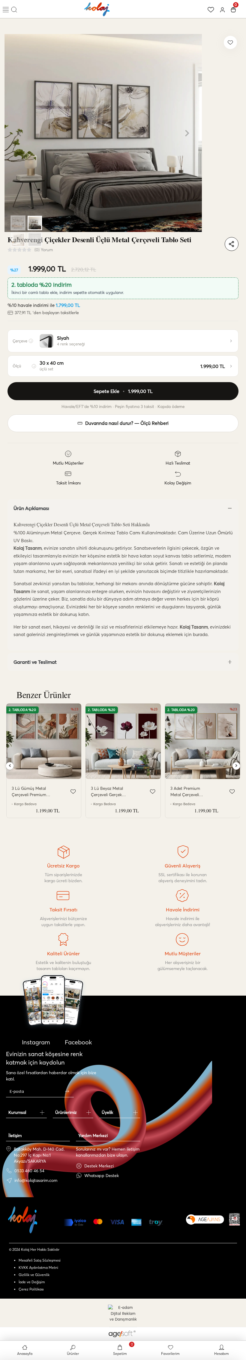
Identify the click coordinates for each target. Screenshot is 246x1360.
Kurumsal (17, 1112)
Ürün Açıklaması (31, 508)
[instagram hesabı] (53, 1017)
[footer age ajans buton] (205, 1219)
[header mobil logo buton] (97, 8)
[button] (19, 133)
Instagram (35, 1042)
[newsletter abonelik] (67, 1091)
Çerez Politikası (31, 1289)
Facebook (77, 1042)
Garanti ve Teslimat (35, 662)
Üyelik (107, 1112)
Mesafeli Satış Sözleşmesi (40, 1260)
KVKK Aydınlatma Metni (38, 1267)
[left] (10, 765)
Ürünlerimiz (66, 1112)
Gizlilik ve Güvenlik (34, 1274)
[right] (236, 765)
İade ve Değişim (32, 1282)
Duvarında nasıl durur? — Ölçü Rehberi (127, 423)
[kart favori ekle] (73, 791)
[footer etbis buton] (234, 1219)
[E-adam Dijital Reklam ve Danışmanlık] (123, 1313)
